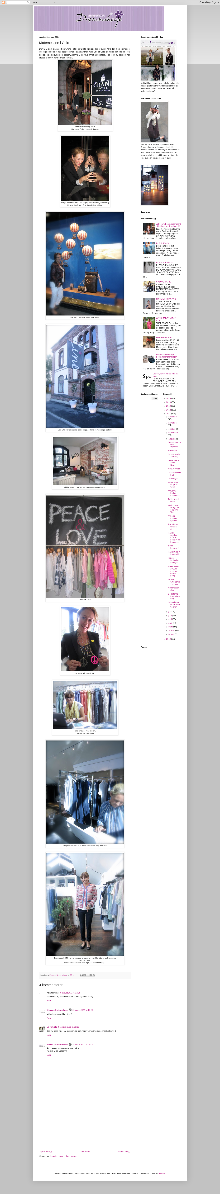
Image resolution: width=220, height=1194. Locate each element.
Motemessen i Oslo (174, 589)
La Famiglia (52, 1027)
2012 (168, 410)
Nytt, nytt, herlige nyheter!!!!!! (174, 493)
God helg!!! (172, 479)
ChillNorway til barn (174, 473)
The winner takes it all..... (173, 526)
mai (170, 619)
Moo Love (172, 450)
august (171, 439)
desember (172, 417)
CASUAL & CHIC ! (164, 282)
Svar (49, 1001)
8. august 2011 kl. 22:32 (82, 1010)
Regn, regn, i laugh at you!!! (173, 484)
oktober (172, 429)
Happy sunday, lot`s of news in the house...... (174, 537)
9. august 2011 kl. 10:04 (82, 1044)
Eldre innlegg (124, 1151)
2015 (168, 398)
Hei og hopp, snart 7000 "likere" (174, 604)
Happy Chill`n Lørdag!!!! (174, 553)
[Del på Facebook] (90, 975)
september (173, 433)
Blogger (161, 1173)
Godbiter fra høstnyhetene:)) (174, 596)
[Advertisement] (85, 1126)
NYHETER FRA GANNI (166, 299)
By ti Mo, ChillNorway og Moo (174, 581)
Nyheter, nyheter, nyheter (172, 518)
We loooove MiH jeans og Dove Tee (173, 508)
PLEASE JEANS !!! (164, 263)
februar (171, 630)
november (172, 423)
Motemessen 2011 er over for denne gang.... (173, 571)
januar (171, 634)
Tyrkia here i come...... (173, 500)
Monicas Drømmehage (57, 1010)
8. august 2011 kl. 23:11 (68, 1027)
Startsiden (85, 1151)
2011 (168, 413)
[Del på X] (87, 975)
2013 (168, 406)
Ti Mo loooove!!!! (173, 547)
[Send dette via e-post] (81, 975)
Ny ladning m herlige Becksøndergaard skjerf (166, 355)
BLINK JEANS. (162, 243)
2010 (168, 639)
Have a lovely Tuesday (174, 455)
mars (170, 627)
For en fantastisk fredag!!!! (173, 560)
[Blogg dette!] (84, 975)
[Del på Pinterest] (93, 975)
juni (170, 615)
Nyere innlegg (46, 1151)
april (170, 623)
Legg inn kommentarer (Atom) (63, 1156)
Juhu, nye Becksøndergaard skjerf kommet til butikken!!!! (168, 225)
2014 (168, 402)
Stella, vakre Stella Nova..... (173, 462)
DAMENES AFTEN (164, 337)
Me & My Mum (174, 469)
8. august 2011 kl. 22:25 (70, 993)
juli (170, 612)
